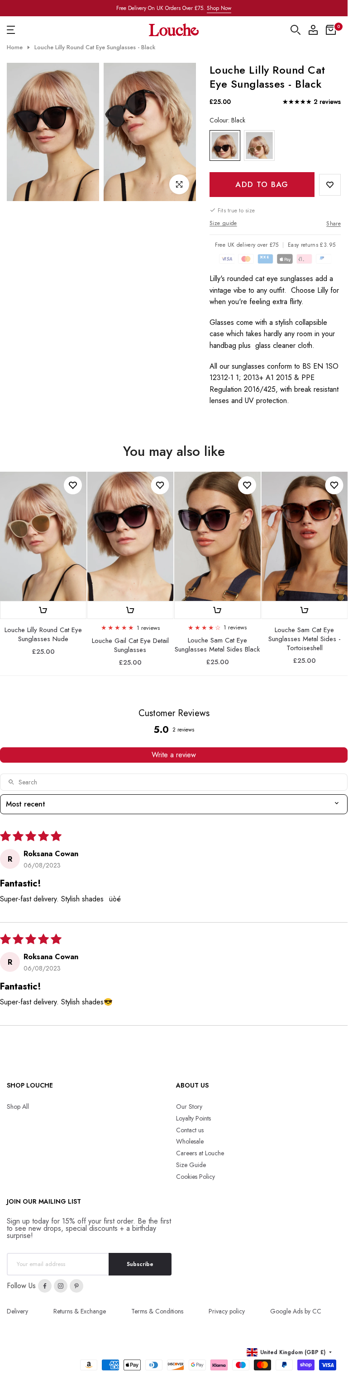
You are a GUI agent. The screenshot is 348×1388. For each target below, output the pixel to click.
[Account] (313, 30)
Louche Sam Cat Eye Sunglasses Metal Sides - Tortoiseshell (304, 638)
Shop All (18, 1106)
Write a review (174, 755)
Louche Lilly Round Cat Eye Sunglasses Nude (43, 634)
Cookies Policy (195, 1176)
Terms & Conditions (157, 1311)
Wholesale (190, 1141)
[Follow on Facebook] (45, 1286)
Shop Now (219, 8)
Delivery (17, 1311)
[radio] (225, 145)
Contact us (190, 1130)
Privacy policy (227, 1311)
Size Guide (191, 1164)
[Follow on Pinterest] (76, 1286)
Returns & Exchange (79, 1311)
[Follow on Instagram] (60, 1286)
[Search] (295, 30)
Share (333, 224)
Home (15, 47)
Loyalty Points (193, 1118)
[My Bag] (331, 30)
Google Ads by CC (295, 1311)
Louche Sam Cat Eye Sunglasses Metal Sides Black (217, 645)
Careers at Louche (200, 1153)
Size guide (223, 223)
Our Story (189, 1106)
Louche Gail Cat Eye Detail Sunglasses (130, 645)
